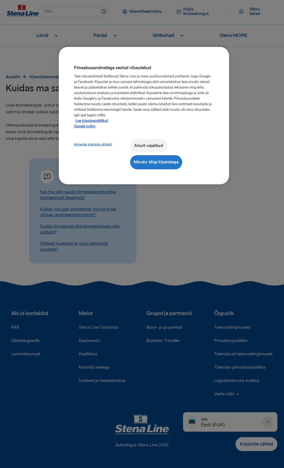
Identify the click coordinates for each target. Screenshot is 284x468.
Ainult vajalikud (148, 145)
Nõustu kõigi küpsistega (156, 162)
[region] (144, 115)
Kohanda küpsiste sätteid (93, 144)
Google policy (85, 126)
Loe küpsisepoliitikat (91, 121)
